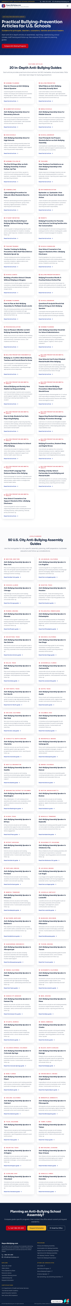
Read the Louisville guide (46, 910)
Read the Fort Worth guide (12, 705)
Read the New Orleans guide (47, 1165)
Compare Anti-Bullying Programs (15, 46)
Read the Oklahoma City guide (48, 860)
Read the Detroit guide (11, 860)
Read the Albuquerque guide (12, 962)
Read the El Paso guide (11, 834)
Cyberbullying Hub (7, 1278)
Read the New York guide (11, 577)
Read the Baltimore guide (12, 936)
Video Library (5, 1268)
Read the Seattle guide (11, 782)
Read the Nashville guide (46, 834)
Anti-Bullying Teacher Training (45, 1255)
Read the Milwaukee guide (47, 936)
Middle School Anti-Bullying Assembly (47, 1250)
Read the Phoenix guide (11, 629)
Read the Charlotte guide (11, 756)
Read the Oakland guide (11, 1114)
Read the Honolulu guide (46, 1191)
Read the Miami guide (10, 1090)
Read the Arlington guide (11, 1165)
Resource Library (6, 1273)
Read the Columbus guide (46, 731)
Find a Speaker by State (8, 1270)
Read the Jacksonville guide (47, 681)
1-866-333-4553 (46, 1)
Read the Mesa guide (45, 1014)
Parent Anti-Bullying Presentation (46, 1258)
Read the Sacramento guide (47, 988)
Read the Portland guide (11, 884)
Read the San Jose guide (11, 731)
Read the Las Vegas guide (46, 884)
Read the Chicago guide (11, 603)
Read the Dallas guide (10, 681)
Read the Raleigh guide (46, 1066)
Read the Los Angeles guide (47, 577)
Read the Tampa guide (46, 1140)
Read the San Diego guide (46, 655)
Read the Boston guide (46, 808)
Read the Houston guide (46, 603)
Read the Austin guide (45, 705)
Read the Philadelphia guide (47, 629)
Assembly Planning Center (9, 1275)
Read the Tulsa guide (10, 1140)
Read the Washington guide (12, 808)
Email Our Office (57, 1228)
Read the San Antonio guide (12, 655)
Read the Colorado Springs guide (14, 1066)
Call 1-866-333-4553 (17, 1228)
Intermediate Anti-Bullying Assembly (47, 1248)
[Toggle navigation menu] (67, 6)
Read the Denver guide (46, 782)
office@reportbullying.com (61, 1)
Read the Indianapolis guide (47, 756)
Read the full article (10, 101)
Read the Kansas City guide (12, 1014)
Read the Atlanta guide (11, 1040)
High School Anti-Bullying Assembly (47, 1253)
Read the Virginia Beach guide (48, 1090)
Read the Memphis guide (11, 910)
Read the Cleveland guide (12, 1191)
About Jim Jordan (7, 1266)
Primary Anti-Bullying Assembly (46, 1246)
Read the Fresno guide (11, 988)
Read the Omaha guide (46, 1040)
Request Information (37, 1228)
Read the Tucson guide (46, 962)
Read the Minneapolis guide (47, 1114)
